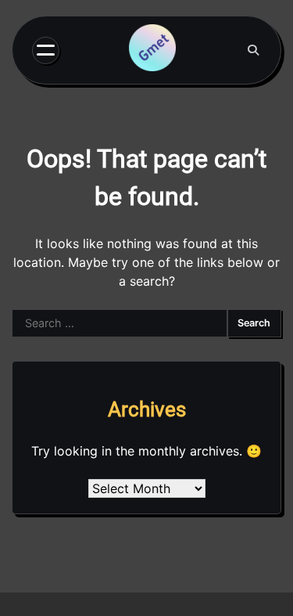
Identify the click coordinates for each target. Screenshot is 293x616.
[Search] (253, 50)
